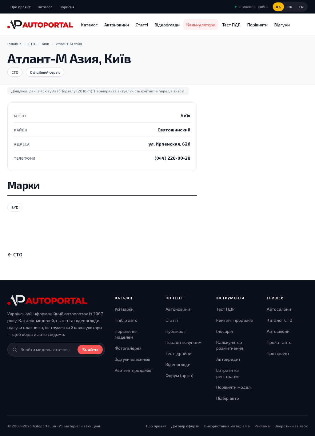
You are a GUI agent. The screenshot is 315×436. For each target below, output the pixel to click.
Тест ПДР (231, 24)
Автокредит (228, 359)
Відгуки (282, 24)
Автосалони (279, 309)
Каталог (45, 7)
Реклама (262, 426)
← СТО (14, 254)
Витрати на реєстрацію (228, 373)
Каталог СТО (279, 320)
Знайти (90, 349)
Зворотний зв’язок (291, 426)
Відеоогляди (167, 24)
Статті (142, 24)
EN (301, 7)
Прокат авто (279, 342)
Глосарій (224, 331)
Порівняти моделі (234, 387)
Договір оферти (185, 426)
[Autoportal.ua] (40, 24)
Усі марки (124, 309)
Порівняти (257, 24)
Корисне (67, 7)
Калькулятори (200, 24)
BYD (14, 207)
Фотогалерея (128, 348)
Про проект (20, 7)
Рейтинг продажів (133, 370)
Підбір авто (126, 320)
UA (278, 7)
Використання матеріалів (227, 426)
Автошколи (278, 331)
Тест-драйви (178, 353)
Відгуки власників (132, 359)
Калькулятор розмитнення (229, 345)
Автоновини (116, 24)
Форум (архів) (179, 375)
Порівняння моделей (126, 334)
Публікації (175, 331)
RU (290, 7)
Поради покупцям (183, 342)
